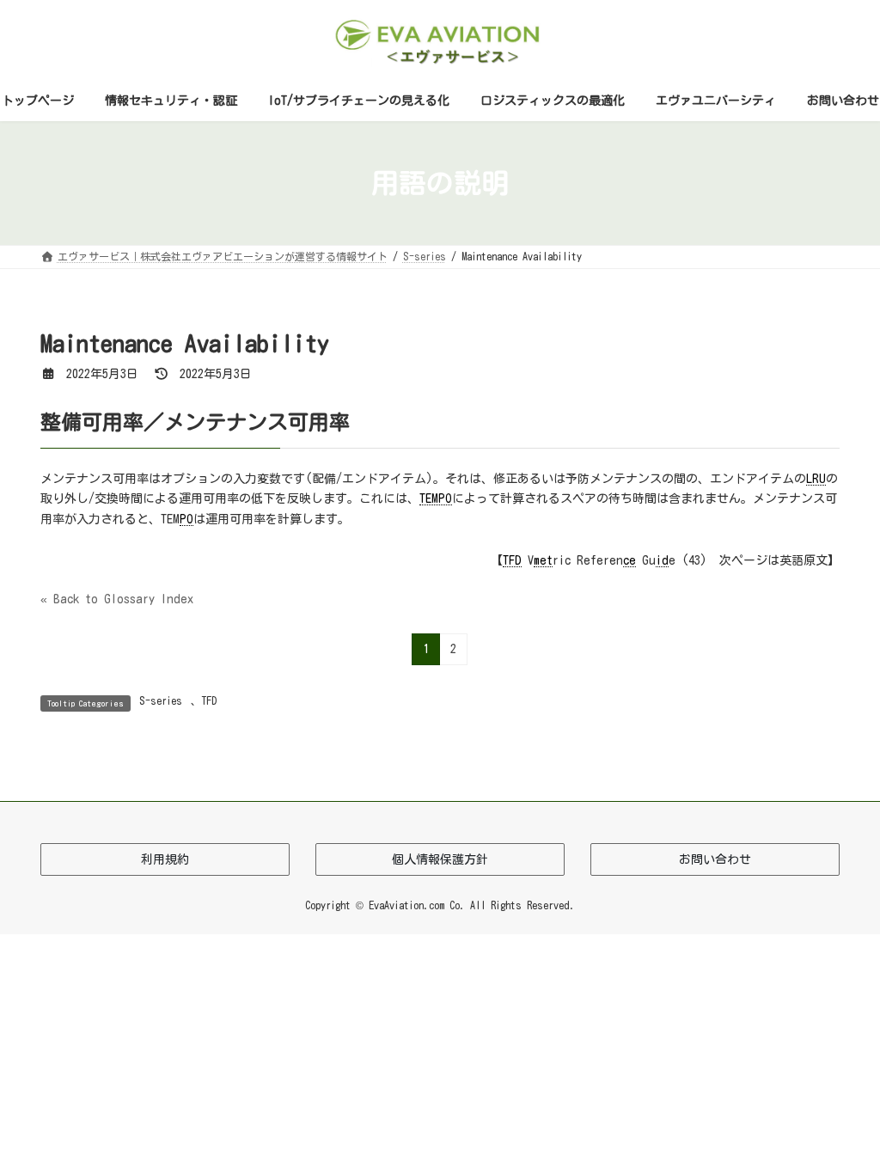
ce (629, 560)
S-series (160, 700)
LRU (816, 479)
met (543, 560)
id (662, 560)
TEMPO (435, 498)
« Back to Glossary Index (116, 599)
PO (186, 519)
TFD (512, 560)
